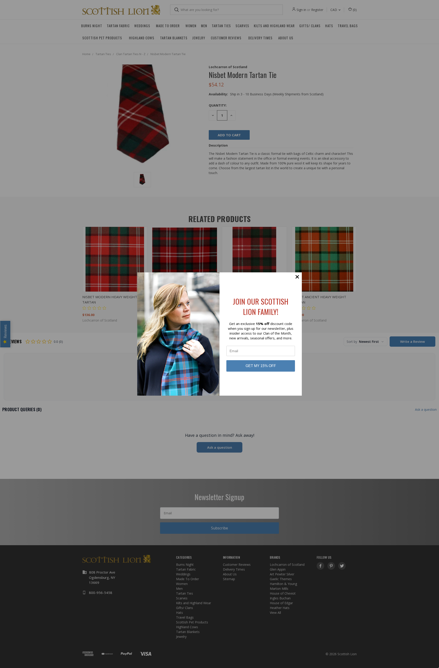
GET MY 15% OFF (261, 366)
